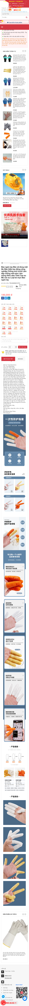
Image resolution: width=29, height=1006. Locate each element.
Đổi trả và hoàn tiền (7, 997)
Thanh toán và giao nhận (7, 994)
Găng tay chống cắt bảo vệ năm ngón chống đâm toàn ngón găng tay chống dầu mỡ (19, 123)
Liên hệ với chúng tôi (8, 1000)
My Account (8, 3)
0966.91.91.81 (8, 975)
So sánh (22, 3)
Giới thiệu (5, 987)
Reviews (20, 359)
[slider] (4, 286)
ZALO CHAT (19, 985)
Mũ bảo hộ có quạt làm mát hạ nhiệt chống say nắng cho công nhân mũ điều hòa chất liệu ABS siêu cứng (13, 199)
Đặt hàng (23, 347)
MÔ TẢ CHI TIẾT (8, 359)
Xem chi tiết (7, 205)
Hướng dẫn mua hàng (8, 990)
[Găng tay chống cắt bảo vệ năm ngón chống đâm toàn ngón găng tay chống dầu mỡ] (7, 125)
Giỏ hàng (9, 5)
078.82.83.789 (8, 978)
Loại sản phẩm (6, 14)
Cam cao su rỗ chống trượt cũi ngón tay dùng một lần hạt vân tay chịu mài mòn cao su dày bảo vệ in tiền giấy (19, 156)
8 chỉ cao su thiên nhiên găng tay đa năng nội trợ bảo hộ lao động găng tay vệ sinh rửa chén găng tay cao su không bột (19, 92)
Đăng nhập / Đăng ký (19, 5)
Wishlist (15, 3)
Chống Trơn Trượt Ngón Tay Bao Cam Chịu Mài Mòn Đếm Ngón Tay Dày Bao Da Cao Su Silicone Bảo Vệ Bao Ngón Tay (19, 133)
